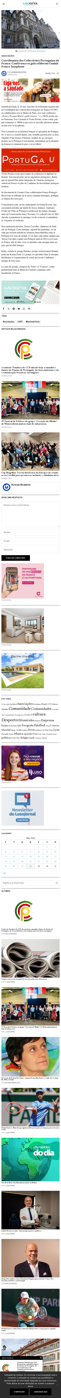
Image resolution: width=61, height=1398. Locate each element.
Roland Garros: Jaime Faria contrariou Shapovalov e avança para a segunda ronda (28, 1329)
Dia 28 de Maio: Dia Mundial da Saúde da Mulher (19, 1183)
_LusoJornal (10, 982)
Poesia (55, 734)
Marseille (4, 734)
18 (6, 861)
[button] (57, 883)
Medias (11, 734)
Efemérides (26, 720)
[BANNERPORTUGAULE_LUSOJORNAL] (30, 159)
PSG (18, 738)
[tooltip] (3, 309)
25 (6, 866)
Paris (35, 734)
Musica (18, 734)
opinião (28, 734)
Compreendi (19, 1392)
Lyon (56, 730)
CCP (49, 704)
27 (22, 866)
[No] (57, 1384)
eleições (38, 721)
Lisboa (24, 730)
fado (19, 726)
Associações (7, 56)
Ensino (5, 725)
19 (14, 861)
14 (30, 856)
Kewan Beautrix (18, 72)
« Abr (3, 873)
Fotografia (28, 725)
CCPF (20, 322)
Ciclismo (54, 704)
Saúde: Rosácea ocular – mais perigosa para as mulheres (21, 1231)
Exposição (13, 726)
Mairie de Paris (33, 322)
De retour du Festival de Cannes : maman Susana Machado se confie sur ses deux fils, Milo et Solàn (29, 1079)
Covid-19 (28, 715)
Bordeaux (37, 704)
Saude (32, 738)
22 (39, 861)
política (5, 738)
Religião (24, 738)
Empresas (47, 720)
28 (30, 866)
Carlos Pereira (11, 934)
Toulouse (38, 738)
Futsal (48, 726)
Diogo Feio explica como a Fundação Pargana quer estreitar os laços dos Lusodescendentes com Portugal (27, 1279)
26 (14, 866)
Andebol (13, 704)
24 (55, 861)
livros (31, 730)
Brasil (44, 704)
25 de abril (5, 704)
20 (22, 861)
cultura (39, 714)
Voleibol (44, 738)
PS (12, 738)
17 (55, 856)
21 (30, 861)
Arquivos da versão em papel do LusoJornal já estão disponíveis (24, 979)
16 (47, 856)
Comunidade (20, 709)
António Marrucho (12, 1083)
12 (14, 856)
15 (39, 856)
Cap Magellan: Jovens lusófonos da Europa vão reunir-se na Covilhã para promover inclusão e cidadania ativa (30, 474)
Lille (20, 730)
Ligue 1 (14, 730)
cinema (4, 709)
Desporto (9, 720)
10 (55, 851)
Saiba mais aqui (40, 1392)
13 (22, 856)
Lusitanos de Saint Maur (44, 730)
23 (47, 861)
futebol (39, 725)
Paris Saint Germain (45, 734)
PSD (14, 738)
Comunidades (41, 709)
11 (6, 856)
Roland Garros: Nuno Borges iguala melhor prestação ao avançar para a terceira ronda (30, 1128)
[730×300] (30, 89)
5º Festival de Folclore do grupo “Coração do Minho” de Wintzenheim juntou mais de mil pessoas (29, 422)
